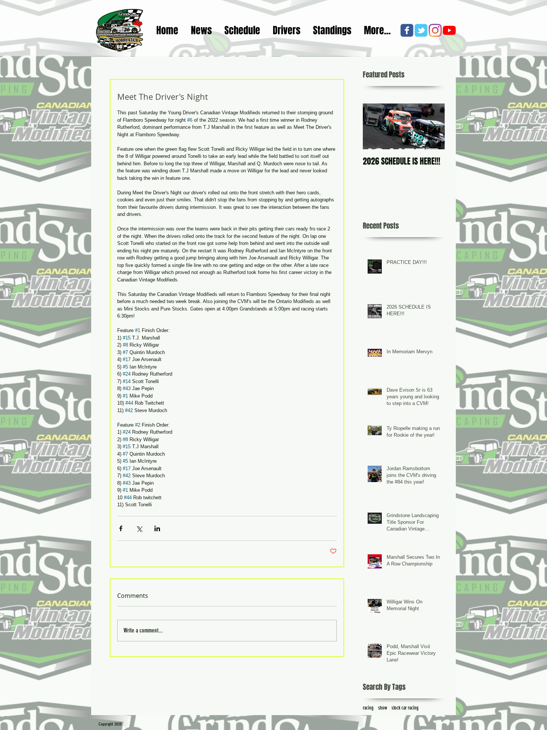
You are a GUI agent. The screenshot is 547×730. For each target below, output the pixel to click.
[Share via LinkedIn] (157, 528)
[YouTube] (449, 30)
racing (368, 708)
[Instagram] (435, 30)
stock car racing (405, 708)
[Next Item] (432, 126)
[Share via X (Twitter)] (139, 528)
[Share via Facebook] (120, 528)
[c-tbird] (421, 30)
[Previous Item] (374, 126)
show (382, 708)
